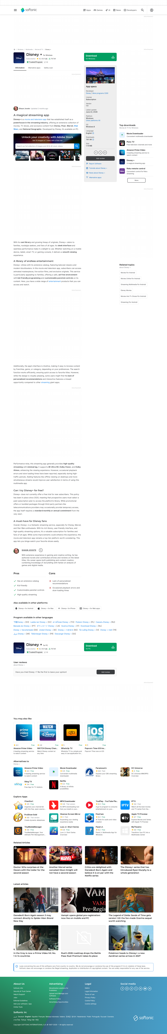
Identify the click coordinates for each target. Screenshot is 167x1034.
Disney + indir (106, 630)
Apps (88, 10)
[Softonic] (29, 10)
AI (109, 10)
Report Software (95, 164)
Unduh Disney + (46, 630)
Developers (132, 10)
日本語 (68, 1017)
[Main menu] (15, 10)
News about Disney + (97, 173)
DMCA (87, 988)
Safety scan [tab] (48, 68)
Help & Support (19, 994)
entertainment (54, 281)
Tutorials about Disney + (98, 168)
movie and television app (35, 119)
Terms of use (89, 994)
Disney (88, 93)
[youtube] (145, 988)
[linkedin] (140, 988)
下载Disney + (19, 622)
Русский (103, 1017)
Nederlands (81, 1017)
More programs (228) (100, 93)
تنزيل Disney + (20, 634)
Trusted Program (35, 62)
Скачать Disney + (103, 622)
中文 (37, 1020)
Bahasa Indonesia (52, 1017)
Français (42, 1017)
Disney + (39, 54)
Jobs (15, 997)
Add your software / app (23, 1004)
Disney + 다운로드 (65, 630)
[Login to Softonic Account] (151, 10)
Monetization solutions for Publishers (58, 989)
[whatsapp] (105, 152)
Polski (89, 1017)
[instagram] (127, 988)
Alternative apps (95, 177)
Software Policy (55, 999)
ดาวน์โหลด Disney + (61, 622)
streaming (45, 382)
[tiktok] (131, 988)
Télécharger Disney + (40, 634)
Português (96, 1017)
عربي (15, 1017)
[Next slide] (79, 155)
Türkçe (23, 1020)
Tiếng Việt (31, 1020)
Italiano (62, 1017)
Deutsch (21, 1017)
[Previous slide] (15, 155)
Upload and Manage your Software (58, 994)
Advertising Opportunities (58, 1002)
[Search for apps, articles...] (142, 10)
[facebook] (96, 152)
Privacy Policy (90, 997)
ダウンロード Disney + (46, 626)
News (118, 10)
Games (100, 10)
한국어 (74, 1017)
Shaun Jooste (24, 108)
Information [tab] (20, 68)
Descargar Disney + (63, 634)
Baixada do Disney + (22, 626)
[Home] (14, 49)
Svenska (110, 1017)
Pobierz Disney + (83, 622)
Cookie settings (90, 1004)
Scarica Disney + (68, 626)
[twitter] (41, 550)
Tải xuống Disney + (87, 630)
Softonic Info (18, 988)
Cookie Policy (90, 1001)
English (28, 1017)
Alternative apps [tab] (34, 68)
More (136, 180)
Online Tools (18, 1007)
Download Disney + (89, 626)
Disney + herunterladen (24, 630)
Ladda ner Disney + (38, 622)
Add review (100, 158)
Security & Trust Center (22, 991)
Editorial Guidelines (20, 1001)
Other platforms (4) (93, 120)
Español (35, 1017)
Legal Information (91, 991)
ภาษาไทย (17, 1020)
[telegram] (149, 988)
